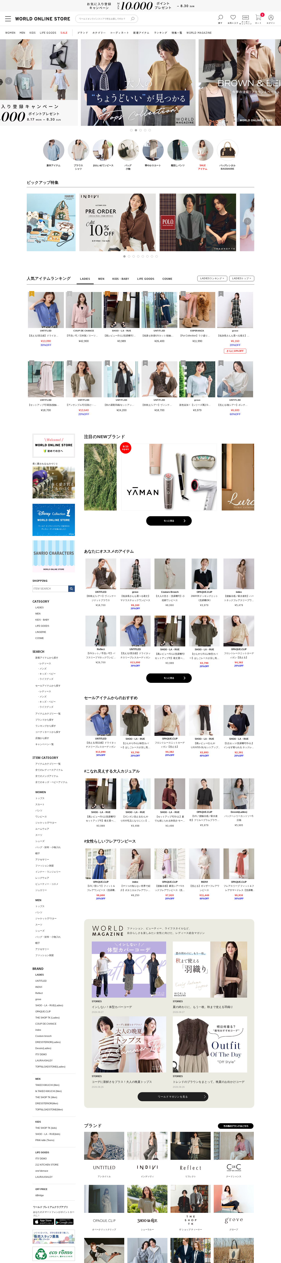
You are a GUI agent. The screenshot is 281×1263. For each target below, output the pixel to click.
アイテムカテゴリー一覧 (48, 713)
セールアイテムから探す (48, 685)
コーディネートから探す (48, 732)
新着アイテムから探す (46, 657)
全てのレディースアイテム (49, 770)
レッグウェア (42, 878)
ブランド (82, 32)
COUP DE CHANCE (45, 1024)
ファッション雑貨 (44, 865)
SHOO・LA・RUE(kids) (47, 1134)
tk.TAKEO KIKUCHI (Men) (48, 1091)
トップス (40, 798)
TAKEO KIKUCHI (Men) (47, 1085)
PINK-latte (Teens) (44, 1140)
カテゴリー (99, 32)
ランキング (160, 32)
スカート (40, 804)
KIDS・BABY (42, 619)
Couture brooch (43, 1036)
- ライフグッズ (45, 679)
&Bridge (39, 1195)
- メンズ (42, 668)
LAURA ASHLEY (44, 1060)
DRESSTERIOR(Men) (46, 1103)
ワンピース (41, 816)
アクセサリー (42, 859)
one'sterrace (41, 1171)
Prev (8, 80)
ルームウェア (42, 829)
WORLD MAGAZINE (199, 32)
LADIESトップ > (241, 278)
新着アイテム (141, 32)
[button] (33, 221)
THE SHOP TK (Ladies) (47, 1017)
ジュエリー (41, 890)
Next (272, 80)
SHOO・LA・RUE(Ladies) (49, 1005)
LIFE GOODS (48, 32)
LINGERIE (40, 632)
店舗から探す (42, 738)
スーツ (38, 835)
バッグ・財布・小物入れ (48, 847)
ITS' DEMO (41, 1054)
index (38, 1030)
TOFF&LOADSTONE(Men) (49, 1109)
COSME (39, 638)
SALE (64, 32)
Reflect (39, 993)
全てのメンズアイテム (46, 776)
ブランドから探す (44, 719)
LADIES (39, 607)
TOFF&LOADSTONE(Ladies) (50, 1066)
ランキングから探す (45, 726)
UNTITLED (41, 981)
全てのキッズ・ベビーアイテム (51, 782)
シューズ (40, 841)
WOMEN (10, 32)
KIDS (33, 32)
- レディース (44, 663)
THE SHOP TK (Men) (46, 1097)
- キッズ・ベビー (47, 673)
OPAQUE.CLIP (43, 1011)
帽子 (37, 853)
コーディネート (119, 32)
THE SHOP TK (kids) (46, 1128)
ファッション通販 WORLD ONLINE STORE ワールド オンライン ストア (42, 18)
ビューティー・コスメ (46, 884)
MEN (22, 32)
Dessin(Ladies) (43, 1048)
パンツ (38, 810)
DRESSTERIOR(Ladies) (48, 1042)
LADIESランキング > (212, 278)
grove (38, 999)
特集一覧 (177, 32)
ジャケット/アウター (46, 822)
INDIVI (38, 987)
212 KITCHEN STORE (46, 1164)
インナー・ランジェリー (48, 871)
